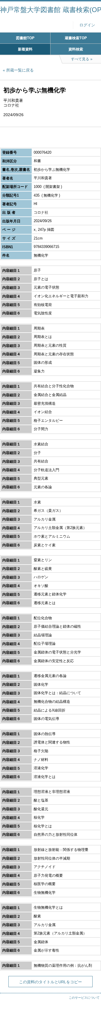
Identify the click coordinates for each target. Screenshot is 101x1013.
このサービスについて (84, 997)
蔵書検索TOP (76, 38)
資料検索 (75, 49)
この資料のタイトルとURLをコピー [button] (50, 982)
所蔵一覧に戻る (20, 70)
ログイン (87, 25)
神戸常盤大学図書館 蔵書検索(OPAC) (50, 9)
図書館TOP (25, 38)
